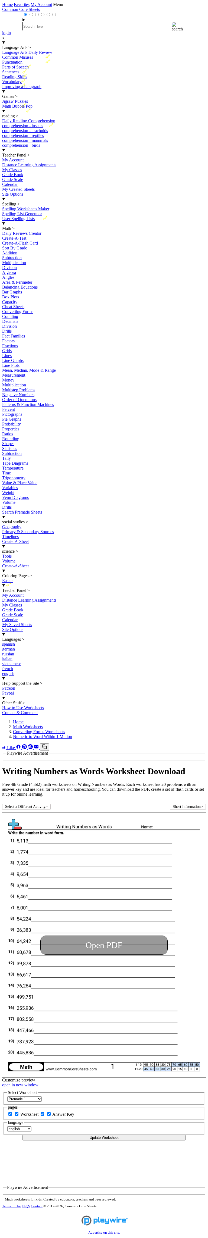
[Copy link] (44, 747)
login (6, 32)
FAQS (26, 1206)
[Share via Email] (37, 747)
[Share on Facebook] (19, 747)
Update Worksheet (104, 1138)
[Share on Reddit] (31, 747)
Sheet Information (188, 807)
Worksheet (30, 1114)
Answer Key (63, 1114)
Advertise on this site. (104, 1232)
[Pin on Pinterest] (25, 747)
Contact (37, 1206)
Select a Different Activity (26, 807)
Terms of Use (11, 1206)
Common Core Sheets (21, 9)
